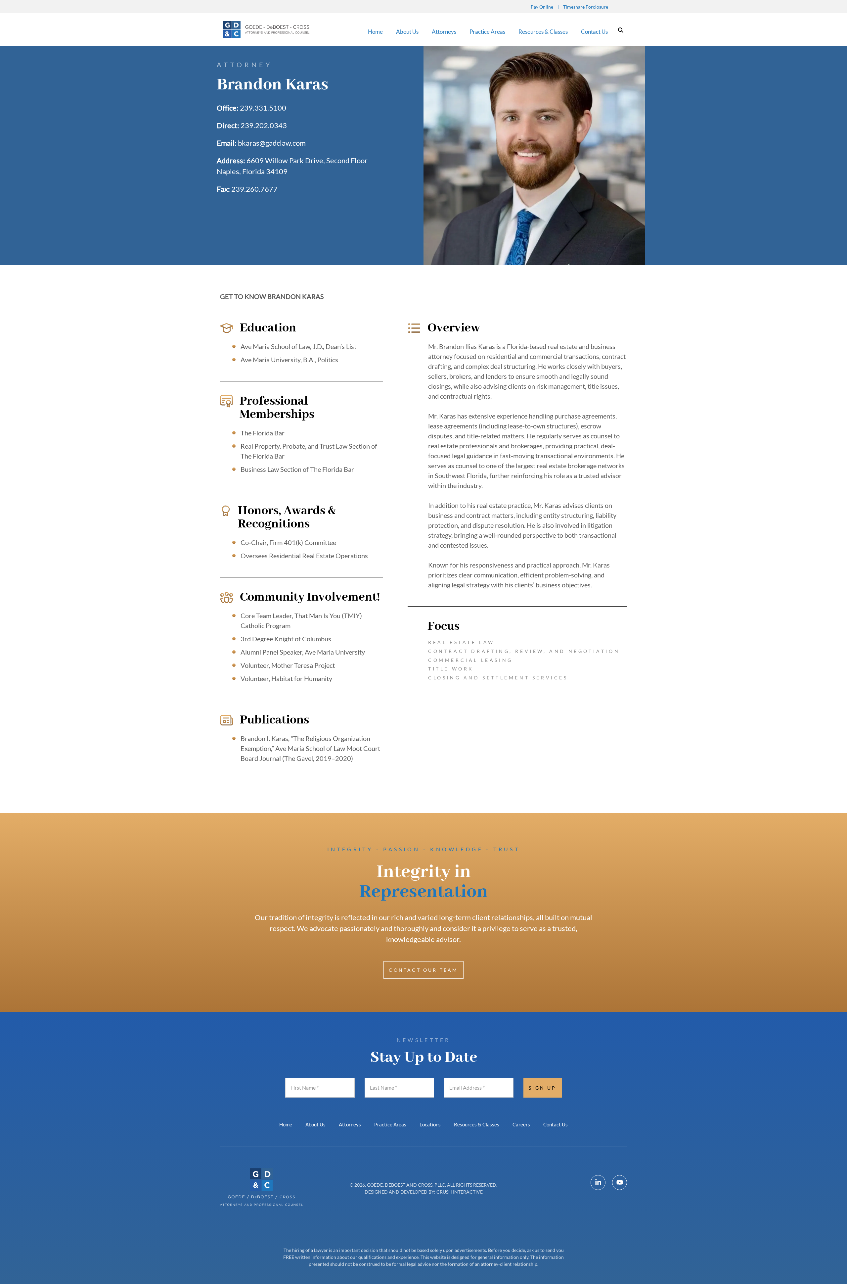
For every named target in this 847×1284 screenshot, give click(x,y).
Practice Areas (487, 31)
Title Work (451, 668)
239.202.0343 (264, 125)
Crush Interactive (459, 1192)
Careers (521, 1124)
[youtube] (619, 1182)
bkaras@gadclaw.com (272, 142)
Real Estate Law (461, 642)
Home (375, 31)
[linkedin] (598, 1182)
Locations (430, 1124)
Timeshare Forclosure (585, 7)
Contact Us (594, 31)
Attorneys (444, 31)
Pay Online (542, 7)
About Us (407, 31)
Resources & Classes (543, 31)
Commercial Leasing (470, 660)
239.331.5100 (263, 107)
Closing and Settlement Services (498, 677)
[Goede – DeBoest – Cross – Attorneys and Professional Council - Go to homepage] (267, 29)
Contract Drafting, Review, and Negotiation (524, 651)
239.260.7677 (254, 188)
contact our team (423, 970)
